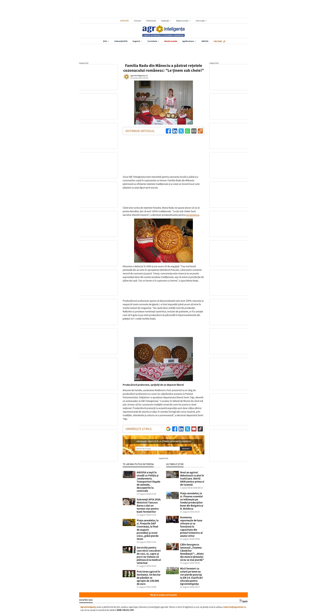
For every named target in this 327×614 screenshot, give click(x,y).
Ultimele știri (175, 464)
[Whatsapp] (187, 131)
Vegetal (136, 41)
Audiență (165, 20)
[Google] (168, 428)
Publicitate (151, 20)
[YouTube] (193, 428)
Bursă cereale (171, 41)
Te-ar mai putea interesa (138, 464)
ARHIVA (205, 41)
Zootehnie (152, 41)
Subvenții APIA (120, 41)
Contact (137, 20)
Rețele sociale (182, 20)
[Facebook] (168, 131)
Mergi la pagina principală (163, 594)
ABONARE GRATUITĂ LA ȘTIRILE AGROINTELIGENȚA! (163, 441)
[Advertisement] (163, 9)
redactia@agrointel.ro (234, 607)
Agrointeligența (88, 607)
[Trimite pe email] (193, 131)
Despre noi (86, 599)
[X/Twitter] (187, 428)
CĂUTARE (217, 41)
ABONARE (124, 20)
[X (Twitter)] (181, 131)
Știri (105, 41)
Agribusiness (188, 41)
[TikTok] (200, 428)
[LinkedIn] (174, 131)
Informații (200, 20)
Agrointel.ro (192, 214)
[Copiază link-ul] (200, 131)
